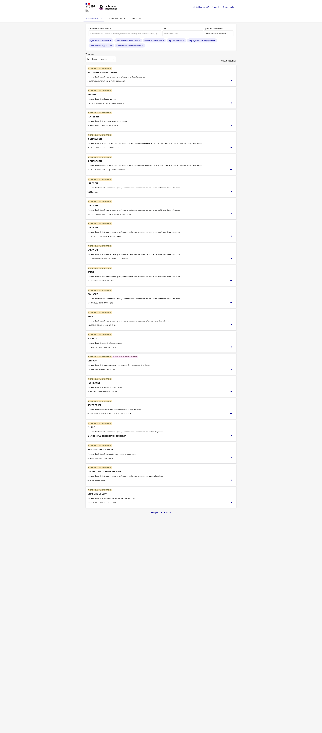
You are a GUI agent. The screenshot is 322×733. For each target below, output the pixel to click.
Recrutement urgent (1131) (101, 45)
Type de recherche (213, 28)
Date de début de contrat (127, 40)
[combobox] (124, 33)
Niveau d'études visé (153, 40)
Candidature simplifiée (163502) (130, 45)
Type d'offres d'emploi (99, 40)
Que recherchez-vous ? (100, 28)
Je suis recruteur (116, 18)
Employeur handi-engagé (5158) (202, 40)
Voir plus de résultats (161, 512)
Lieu (165, 28)
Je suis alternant (92, 18)
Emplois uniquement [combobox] (216, 33)
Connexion (230, 7)
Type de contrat (175, 40)
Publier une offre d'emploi (207, 7)
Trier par (90, 54)
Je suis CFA (136, 18)
